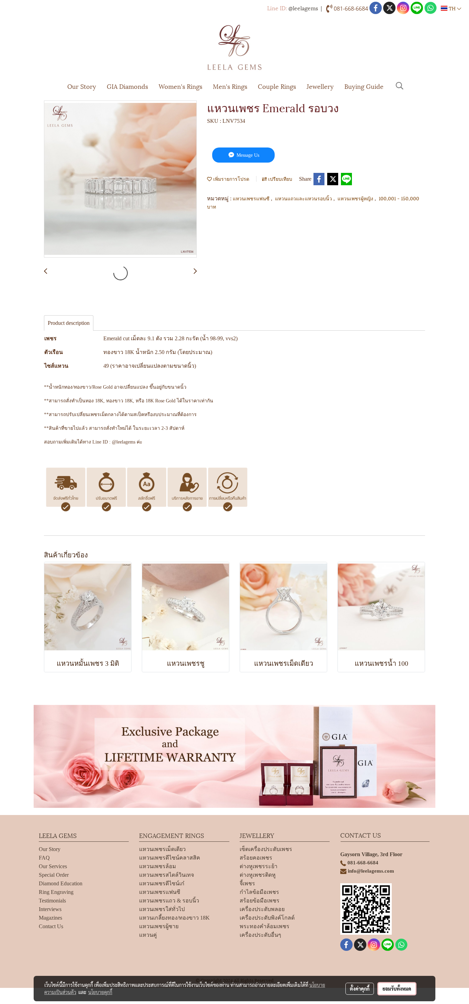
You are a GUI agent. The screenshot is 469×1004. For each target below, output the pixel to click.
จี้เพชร (247, 883)
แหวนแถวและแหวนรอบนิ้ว (304, 198)
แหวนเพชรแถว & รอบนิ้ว (169, 900)
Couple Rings (277, 86)
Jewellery (320, 86)
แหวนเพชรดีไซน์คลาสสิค (169, 858)
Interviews (50, 909)
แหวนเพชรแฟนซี (252, 198)
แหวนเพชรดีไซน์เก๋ (161, 883)
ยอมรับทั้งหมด (396, 988)
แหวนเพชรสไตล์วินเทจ (166, 875)
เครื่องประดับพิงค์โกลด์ (267, 918)
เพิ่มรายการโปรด (230, 178)
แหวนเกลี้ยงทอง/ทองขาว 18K (174, 918)
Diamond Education (60, 883)
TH (452, 8)
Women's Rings (180, 86)
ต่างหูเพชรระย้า (258, 866)
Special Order (54, 875)
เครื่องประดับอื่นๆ (260, 935)
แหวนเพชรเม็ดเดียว (162, 849)
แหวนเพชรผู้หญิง (356, 198)
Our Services (53, 866)
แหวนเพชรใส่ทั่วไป (162, 909)
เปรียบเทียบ (279, 178)
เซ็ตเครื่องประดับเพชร (266, 849)
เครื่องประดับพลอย (262, 909)
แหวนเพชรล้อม (157, 866)
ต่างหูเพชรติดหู (258, 875)
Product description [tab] (69, 323)
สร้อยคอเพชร (256, 858)
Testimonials (52, 900)
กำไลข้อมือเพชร (259, 892)
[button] (399, 85)
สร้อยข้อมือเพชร (259, 900)
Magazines (50, 918)
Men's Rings (230, 86)
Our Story (81, 86)
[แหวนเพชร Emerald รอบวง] (120, 179)
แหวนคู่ (148, 935)
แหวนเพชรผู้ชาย (159, 926)
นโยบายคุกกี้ (100, 992)
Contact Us (51, 926)
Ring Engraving (56, 892)
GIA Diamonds (127, 86)
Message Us (247, 155)
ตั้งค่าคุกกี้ (359, 988)
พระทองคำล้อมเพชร (264, 926)
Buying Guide (364, 86)
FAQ (44, 858)
